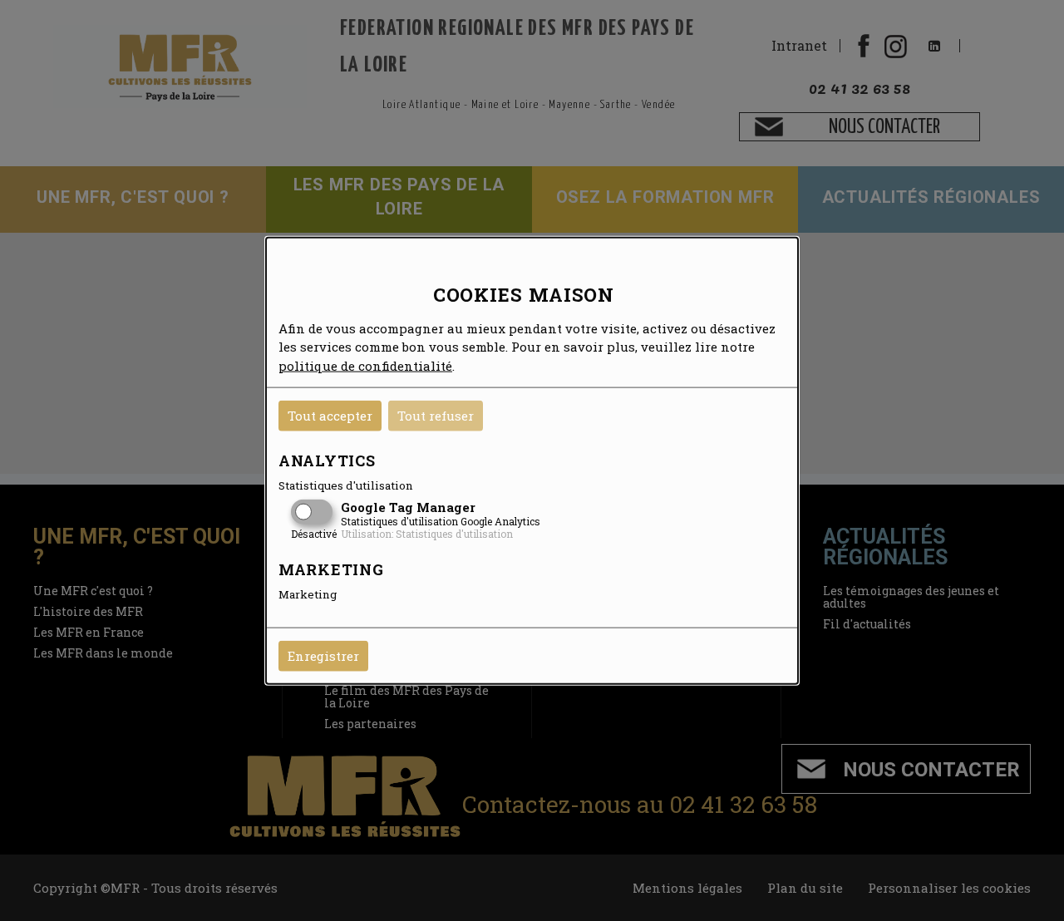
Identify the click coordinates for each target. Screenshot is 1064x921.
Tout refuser (435, 415)
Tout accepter (330, 415)
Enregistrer (323, 656)
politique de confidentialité (365, 365)
